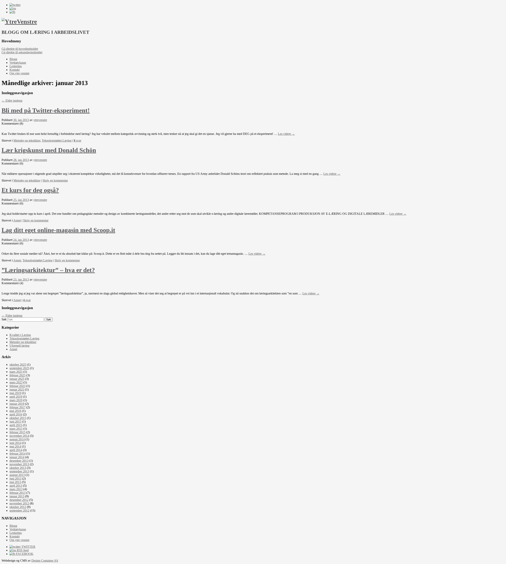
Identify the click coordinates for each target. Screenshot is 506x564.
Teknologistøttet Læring (57, 140)
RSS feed (22, 550)
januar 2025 (16, 378)
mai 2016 (15, 411)
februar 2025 (17, 375)
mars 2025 (16, 371)
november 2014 (19, 435)
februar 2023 (17, 386)
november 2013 (19, 464)
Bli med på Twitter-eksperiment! (46, 110)
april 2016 (15, 414)
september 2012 (19, 510)
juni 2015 (15, 421)
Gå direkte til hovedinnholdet (20, 48)
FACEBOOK (24, 553)
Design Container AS (44, 560)
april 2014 (15, 450)
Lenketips (15, 66)
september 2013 (19, 471)
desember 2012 (18, 500)
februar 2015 (17, 432)
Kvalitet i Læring (20, 335)
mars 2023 (16, 382)
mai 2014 (15, 446)
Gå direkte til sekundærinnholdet (22, 52)
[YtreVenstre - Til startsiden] (19, 21)
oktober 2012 (17, 507)
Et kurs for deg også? (30, 190)
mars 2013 (16, 489)
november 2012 (19, 503)
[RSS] (12, 8)
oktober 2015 (17, 418)
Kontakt (14, 69)
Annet (17, 220)
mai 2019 (15, 393)
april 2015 (15, 425)
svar (77, 140)
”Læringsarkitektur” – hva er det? (48, 269)
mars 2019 (16, 400)
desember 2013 (18, 460)
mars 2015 (16, 428)
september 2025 (19, 368)
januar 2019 (16, 403)
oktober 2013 (17, 467)
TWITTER (28, 546)
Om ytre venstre (19, 73)
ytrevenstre (40, 120)
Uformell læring (19, 345)
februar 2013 (17, 492)
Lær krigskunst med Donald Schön (49, 150)
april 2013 (15, 485)
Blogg (13, 59)
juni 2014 (15, 443)
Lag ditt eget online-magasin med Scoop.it (58, 230)
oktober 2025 (17, 364)
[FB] (12, 12)
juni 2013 (15, 478)
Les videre (286, 133)
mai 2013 (15, 482)
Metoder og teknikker (26, 140)
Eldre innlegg (12, 100)
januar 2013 (16, 496)
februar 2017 (17, 407)
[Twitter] (15, 5)
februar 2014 (17, 453)
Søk (4, 319)
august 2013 (17, 475)
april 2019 (15, 396)
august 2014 (17, 439)
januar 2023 (16, 389)
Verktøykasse (17, 62)
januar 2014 (16, 457)
